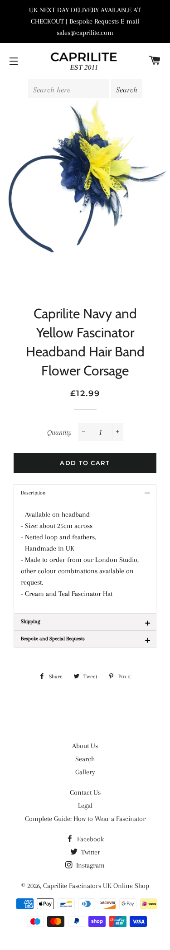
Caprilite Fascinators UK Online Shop (96, 886)
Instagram (89, 865)
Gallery (85, 772)
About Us (85, 746)
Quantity (59, 432)
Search (85, 759)
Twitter (89, 852)
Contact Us (85, 792)
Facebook (89, 839)
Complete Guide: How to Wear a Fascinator (85, 819)
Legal (85, 805)
